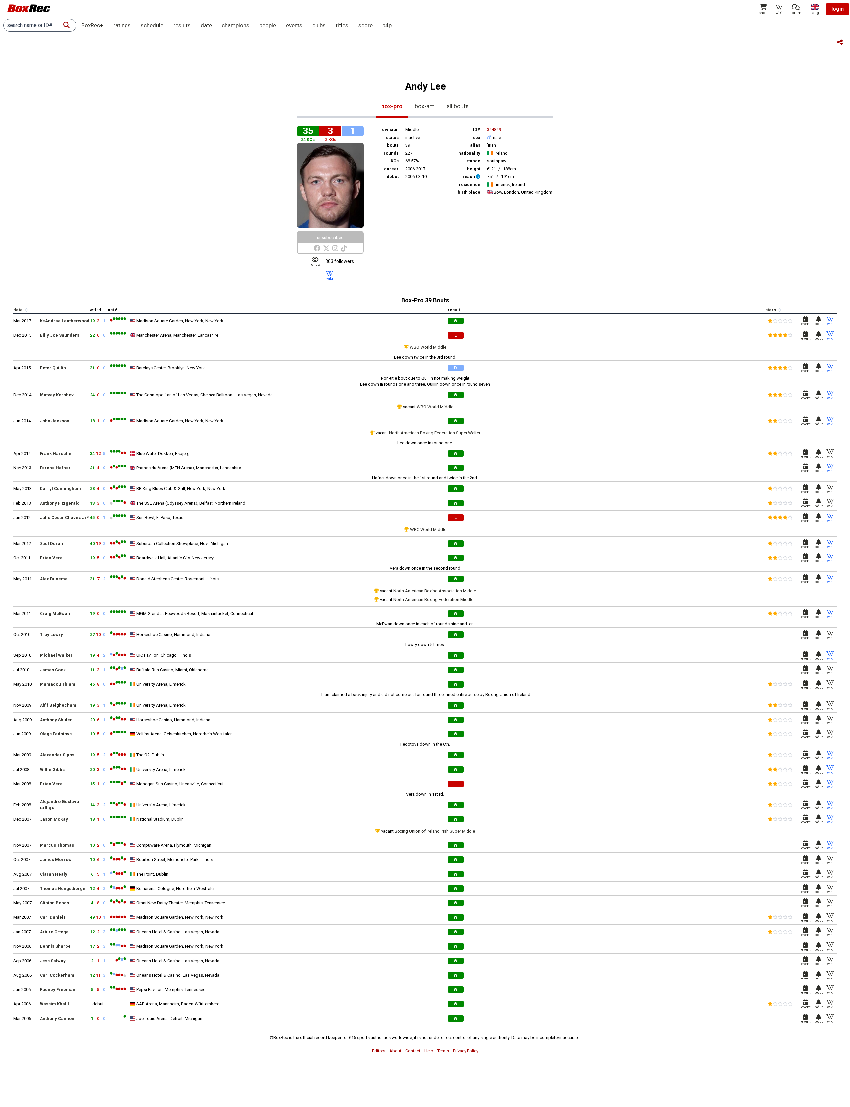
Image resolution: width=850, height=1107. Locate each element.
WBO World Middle (428, 347)
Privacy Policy (465, 1050)
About (395, 1050)
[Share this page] (840, 43)
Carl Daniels (53, 917)
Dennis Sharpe (55, 946)
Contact (412, 1050)
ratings (122, 25)
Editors (378, 1050)
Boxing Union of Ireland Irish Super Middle (435, 831)
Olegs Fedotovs (56, 733)
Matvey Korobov (57, 394)
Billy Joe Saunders (59, 335)
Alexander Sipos (57, 754)
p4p (387, 25)
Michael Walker (56, 655)
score (365, 25)
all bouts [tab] (458, 106)
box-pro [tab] (392, 106)
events (294, 25)
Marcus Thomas (57, 845)
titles (342, 25)
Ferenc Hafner (55, 467)
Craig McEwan (55, 613)
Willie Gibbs (52, 769)
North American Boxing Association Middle (434, 590)
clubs (319, 25)
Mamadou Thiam (57, 684)
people (267, 25)
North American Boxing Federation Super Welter (434, 432)
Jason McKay (54, 819)
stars (771, 309)
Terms (443, 1050)
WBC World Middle (428, 529)
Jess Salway (53, 960)
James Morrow (56, 859)
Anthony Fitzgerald (60, 503)
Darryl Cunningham (60, 488)
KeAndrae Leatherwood (64, 320)
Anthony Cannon (57, 1018)
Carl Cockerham (57, 975)
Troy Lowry (51, 634)
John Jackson (54, 420)
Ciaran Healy (53, 874)
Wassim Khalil (54, 1003)
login (837, 9)
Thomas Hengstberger (63, 888)
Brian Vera (51, 557)
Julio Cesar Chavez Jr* (64, 517)
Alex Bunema (54, 578)
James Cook (53, 669)
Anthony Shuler (56, 719)
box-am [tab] (425, 106)
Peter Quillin (53, 367)
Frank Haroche (55, 453)
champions (235, 25)
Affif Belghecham (58, 705)
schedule (152, 25)
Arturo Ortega (54, 931)
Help (428, 1050)
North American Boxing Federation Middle (433, 599)
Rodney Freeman (57, 989)
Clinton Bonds (54, 902)
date (206, 25)
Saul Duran (51, 543)
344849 (494, 129)
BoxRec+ (92, 25)
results (182, 25)
